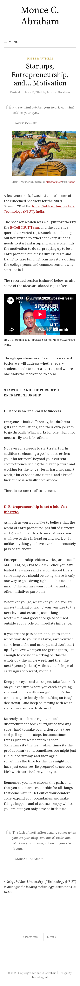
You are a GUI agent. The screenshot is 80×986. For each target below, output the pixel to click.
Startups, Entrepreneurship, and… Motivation (40, 75)
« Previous (30, 937)
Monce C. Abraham (40, 16)
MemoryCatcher (54, 181)
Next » (52, 937)
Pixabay (72, 181)
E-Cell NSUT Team (24, 227)
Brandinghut (40, 977)
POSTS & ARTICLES (40, 58)
